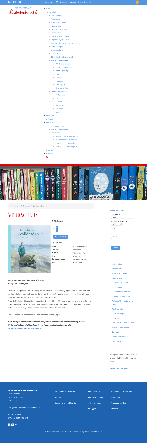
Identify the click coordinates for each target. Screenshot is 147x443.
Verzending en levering (65, 391)
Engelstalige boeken (121, 296)
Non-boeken (117, 341)
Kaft (53, 262)
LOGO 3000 (117, 318)
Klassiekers (117, 278)
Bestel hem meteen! (119, 368)
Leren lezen (117, 287)
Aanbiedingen (118, 309)
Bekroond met (58, 259)
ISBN (54, 246)
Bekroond (116, 332)
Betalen (58, 397)
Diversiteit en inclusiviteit (123, 323)
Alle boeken (117, 264)
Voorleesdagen (118, 313)
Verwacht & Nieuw (120, 282)
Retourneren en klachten (66, 403)
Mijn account (94, 391)
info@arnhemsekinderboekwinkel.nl (75, 2)
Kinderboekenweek (120, 327)
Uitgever (55, 256)
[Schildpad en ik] (29, 249)
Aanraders (116, 269)
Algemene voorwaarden (121, 391)
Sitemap (114, 409)
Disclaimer (115, 397)
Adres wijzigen (94, 403)
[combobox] (122, 232)
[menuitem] (49, 9)
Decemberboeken (120, 336)
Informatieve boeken (121, 292)
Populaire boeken (119, 273)
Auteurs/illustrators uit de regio (124, 302)
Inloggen (92, 409)
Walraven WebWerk (95, 432)
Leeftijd (55, 249)
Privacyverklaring (118, 403)
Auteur (55, 253)
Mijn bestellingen (95, 397)
